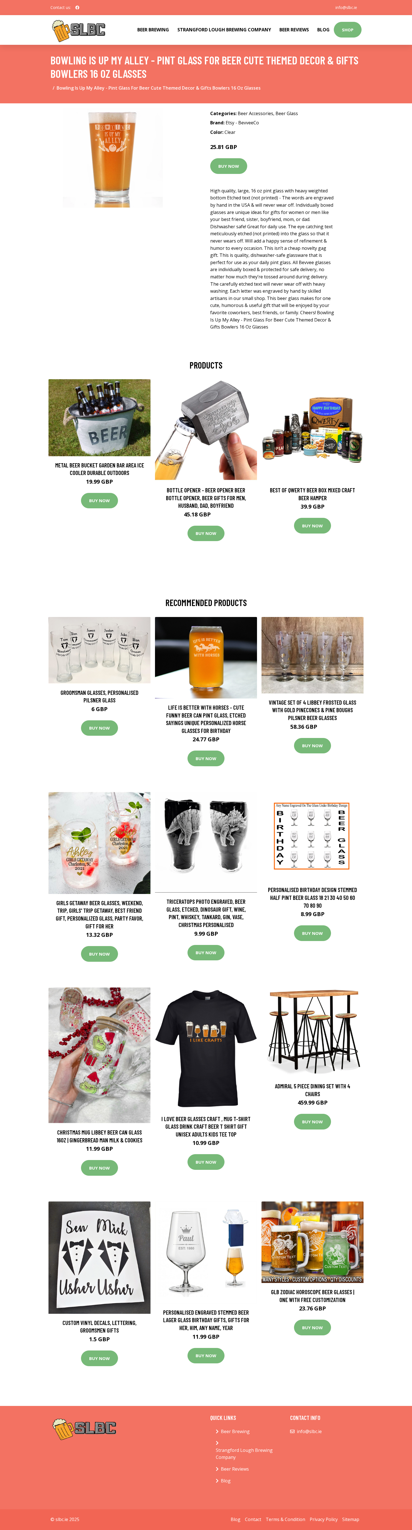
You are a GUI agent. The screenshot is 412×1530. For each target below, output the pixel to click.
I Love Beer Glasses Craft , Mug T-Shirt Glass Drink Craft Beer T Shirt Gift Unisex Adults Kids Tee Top (206, 1126)
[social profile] (77, 7)
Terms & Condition (285, 1519)
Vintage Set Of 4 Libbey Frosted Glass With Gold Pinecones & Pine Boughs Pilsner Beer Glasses (312, 710)
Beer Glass (287, 113)
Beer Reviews (294, 30)
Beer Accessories (255, 113)
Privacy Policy (324, 1519)
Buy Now (228, 166)
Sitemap (350, 1519)
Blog (323, 30)
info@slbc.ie (346, 7)
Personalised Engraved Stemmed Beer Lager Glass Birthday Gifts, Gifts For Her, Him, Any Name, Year (206, 1320)
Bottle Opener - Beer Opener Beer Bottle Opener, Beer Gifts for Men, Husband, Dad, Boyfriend (206, 497)
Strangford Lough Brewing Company (224, 30)
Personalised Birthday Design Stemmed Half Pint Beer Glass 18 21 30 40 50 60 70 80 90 (312, 897)
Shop (347, 29)
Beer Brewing (153, 30)
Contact (253, 1519)
